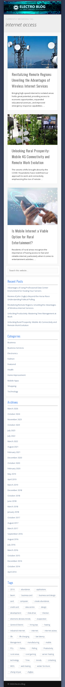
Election (45, 613)
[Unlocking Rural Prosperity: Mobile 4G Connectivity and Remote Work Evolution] (32, 129)
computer (24, 601)
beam (12, 595)
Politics (22, 648)
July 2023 (11, 430)
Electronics (13, 353)
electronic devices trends (20, 619)
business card (26, 595)
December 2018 (15, 490)
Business (12, 342)
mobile (48, 642)
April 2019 (12, 479)
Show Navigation (50, 27)
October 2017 (14, 517)
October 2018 (14, 495)
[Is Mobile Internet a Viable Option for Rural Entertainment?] (32, 206)
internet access (51, 630)
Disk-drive (32, 613)
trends (38, 660)
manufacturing (33, 642)
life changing (24, 636)
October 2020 (14, 463)
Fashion (11, 358)
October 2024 (14, 414)
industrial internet (17, 630)
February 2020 (14, 468)
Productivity (48, 648)
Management (15, 642)
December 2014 (15, 561)
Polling (34, 648)
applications (41, 589)
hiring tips (34, 624)
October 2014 (14, 566)
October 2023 (14, 424)
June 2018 (12, 501)
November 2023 (15, 419)
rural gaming (31, 654)
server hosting (48, 654)
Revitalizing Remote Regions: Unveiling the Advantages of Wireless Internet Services (32, 80)
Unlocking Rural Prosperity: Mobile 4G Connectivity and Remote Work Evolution (31, 156)
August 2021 (13, 446)
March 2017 (13, 528)
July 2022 (11, 436)
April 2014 (12, 571)
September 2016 (15, 533)
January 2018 (13, 512)
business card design (47, 595)
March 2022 (13, 441)
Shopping (12, 386)
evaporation (41, 619)
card (12, 601)
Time (27, 660)
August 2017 (13, 523)
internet (34, 630)
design (43, 607)
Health (10, 369)
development (15, 613)
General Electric (16, 624)
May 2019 (12, 474)
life (11, 636)
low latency (40, 636)
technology (14, 660)
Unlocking (52, 660)
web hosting (26, 666)
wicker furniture (43, 666)
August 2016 (13, 539)
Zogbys (30, 672)
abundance (25, 589)
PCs (11, 648)
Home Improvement (17, 375)
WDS (12, 666)
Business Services (16, 348)
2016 (12, 589)
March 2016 (13, 550)
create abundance (42, 601)
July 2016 (11, 544)
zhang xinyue (15, 672)
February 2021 (14, 452)
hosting (47, 624)
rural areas (14, 654)
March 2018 (13, 506)
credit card (14, 607)
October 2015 (14, 555)
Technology (13, 391)
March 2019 (13, 484)
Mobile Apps (13, 380)
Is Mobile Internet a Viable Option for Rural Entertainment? (30, 236)
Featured (12, 364)
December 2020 (15, 457)
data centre (30, 607)
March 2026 (13, 408)
